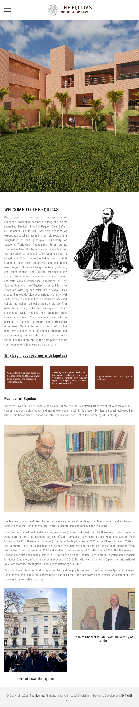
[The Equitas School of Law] (69, 10)
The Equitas (37, 695)
